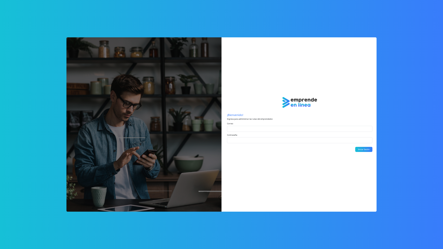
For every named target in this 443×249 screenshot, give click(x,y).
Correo (230, 123)
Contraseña (232, 135)
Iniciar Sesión (364, 149)
